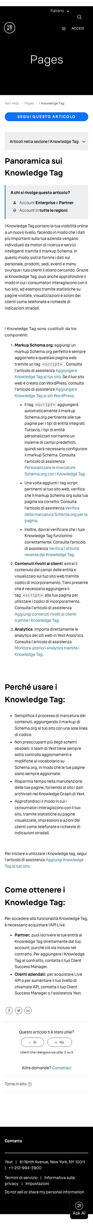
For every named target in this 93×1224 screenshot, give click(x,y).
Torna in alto (16, 1084)
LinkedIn (28, 1010)
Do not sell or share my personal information (44, 1192)
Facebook (9, 1010)
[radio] (32, 1042)
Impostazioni (37, 1183)
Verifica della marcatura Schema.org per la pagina (56, 514)
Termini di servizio (21, 1177)
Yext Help (12, 103)
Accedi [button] (77, 28)
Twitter (18, 1010)
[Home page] (9, 32)
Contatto (13, 1141)
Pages (29, 103)
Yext (9, 1162)
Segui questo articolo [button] (46, 116)
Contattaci (61, 1067)
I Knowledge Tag (51, 103)
